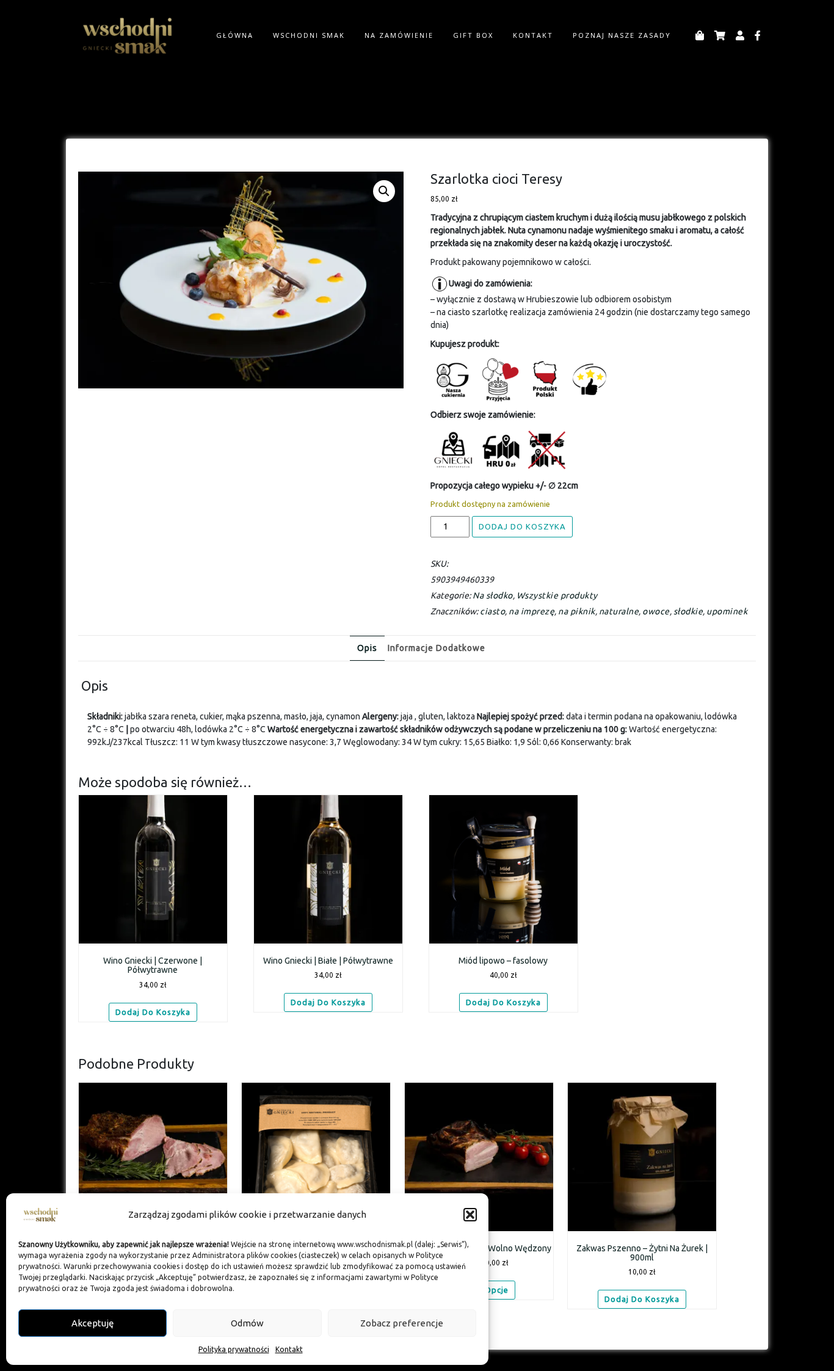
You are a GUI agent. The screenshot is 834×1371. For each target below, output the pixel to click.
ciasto (492, 611)
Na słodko (493, 595)
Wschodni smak (309, 35)
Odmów (247, 1323)
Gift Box (473, 35)
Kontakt (289, 1349)
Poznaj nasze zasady (622, 35)
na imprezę (531, 611)
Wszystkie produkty (557, 595)
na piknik (576, 611)
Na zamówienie (398, 35)
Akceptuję (92, 1323)
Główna (234, 35)
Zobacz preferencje (401, 1323)
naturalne (619, 611)
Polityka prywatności (233, 1349)
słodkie (688, 611)
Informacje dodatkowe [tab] (436, 648)
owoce (656, 611)
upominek (726, 611)
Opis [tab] (367, 648)
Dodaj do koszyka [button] (152, 1012)
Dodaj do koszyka (522, 526)
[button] (470, 1215)
